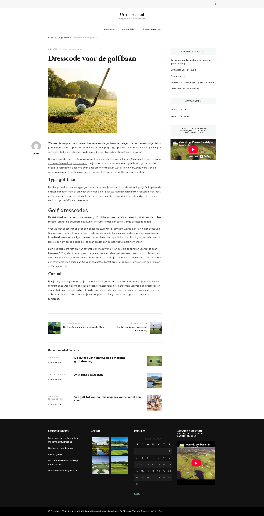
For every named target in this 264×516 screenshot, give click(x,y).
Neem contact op (152, 29)
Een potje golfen (180, 116)
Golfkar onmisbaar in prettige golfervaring (192, 82)
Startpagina (110, 29)
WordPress (159, 511)
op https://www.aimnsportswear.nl (67, 163)
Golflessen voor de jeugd (183, 69)
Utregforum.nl (132, 14)
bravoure (138, 152)
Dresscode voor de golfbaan (184, 88)
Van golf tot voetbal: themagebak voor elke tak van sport (107, 398)
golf (113, 147)
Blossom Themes (131, 511)
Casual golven (177, 76)
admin (36, 154)
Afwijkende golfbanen (88, 375)
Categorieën (128, 29)
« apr (137, 493)
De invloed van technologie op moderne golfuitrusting (99, 359)
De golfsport (76, 49)
